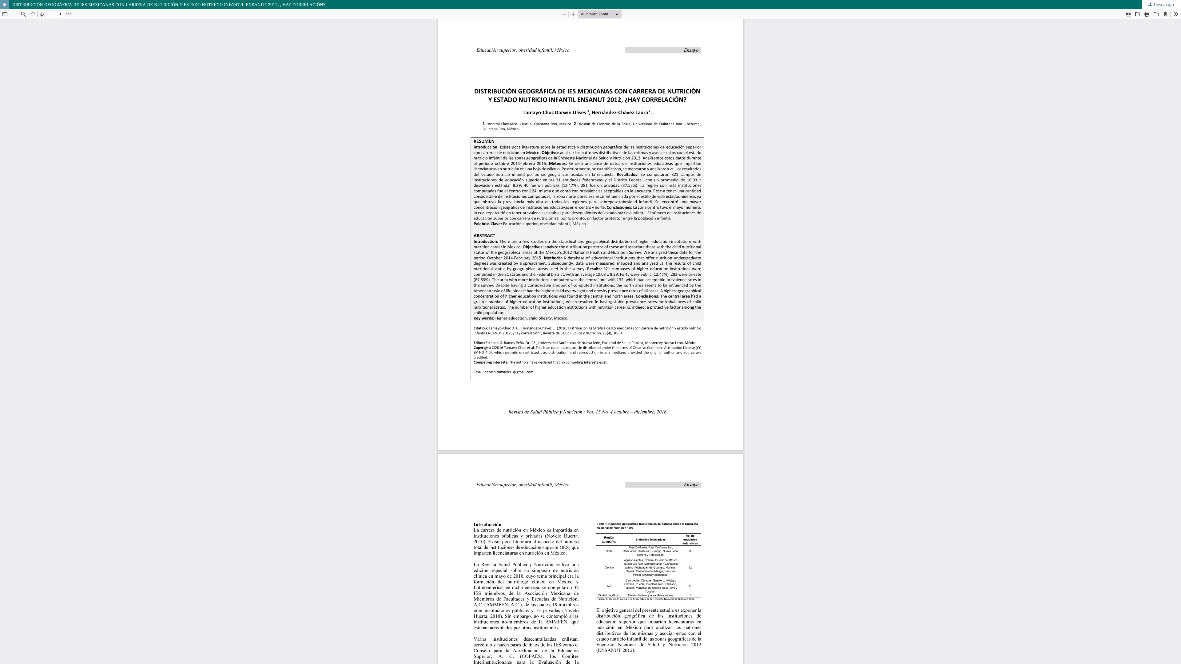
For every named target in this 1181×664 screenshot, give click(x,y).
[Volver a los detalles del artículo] (4, 4)
